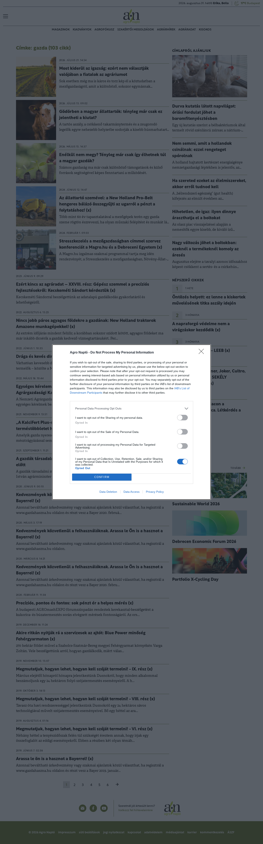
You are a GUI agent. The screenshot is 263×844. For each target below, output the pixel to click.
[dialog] (131, 422)
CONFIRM (102, 477)
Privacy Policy (155, 491)
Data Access (131, 491)
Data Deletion (108, 491)
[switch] (182, 417)
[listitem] (131, 408)
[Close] (202, 353)
